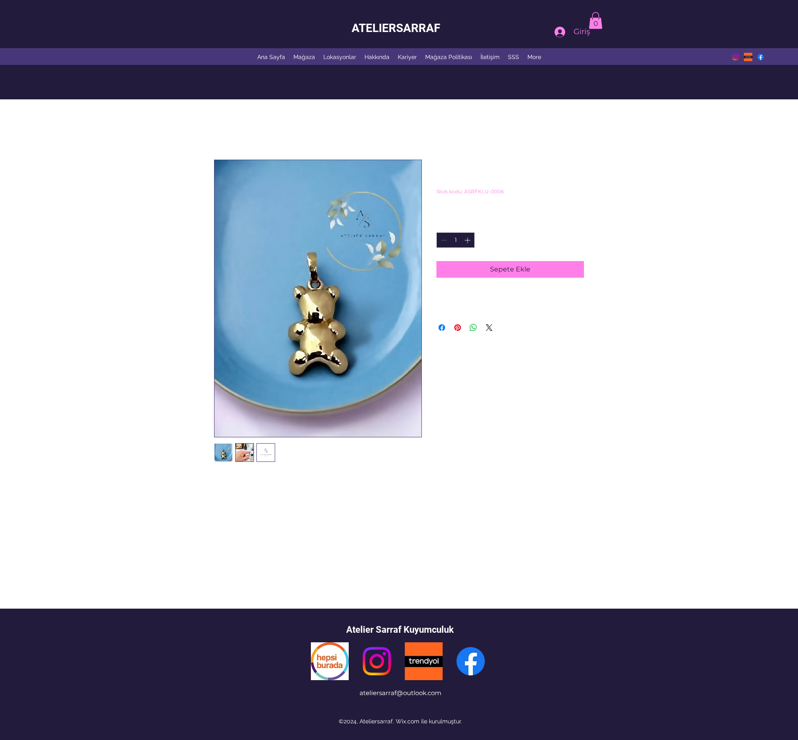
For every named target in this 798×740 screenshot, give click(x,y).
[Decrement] (443, 240)
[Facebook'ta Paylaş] (442, 328)
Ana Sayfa (230, 129)
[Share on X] (489, 328)
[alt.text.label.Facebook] (760, 57)
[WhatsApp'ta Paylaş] (473, 328)
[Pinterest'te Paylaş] (458, 328)
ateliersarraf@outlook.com (400, 693)
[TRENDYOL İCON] (748, 57)
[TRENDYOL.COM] (424, 661)
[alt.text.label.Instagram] (736, 57)
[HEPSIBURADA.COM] (330, 661)
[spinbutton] (455, 240)
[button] (596, 20)
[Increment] (468, 240)
